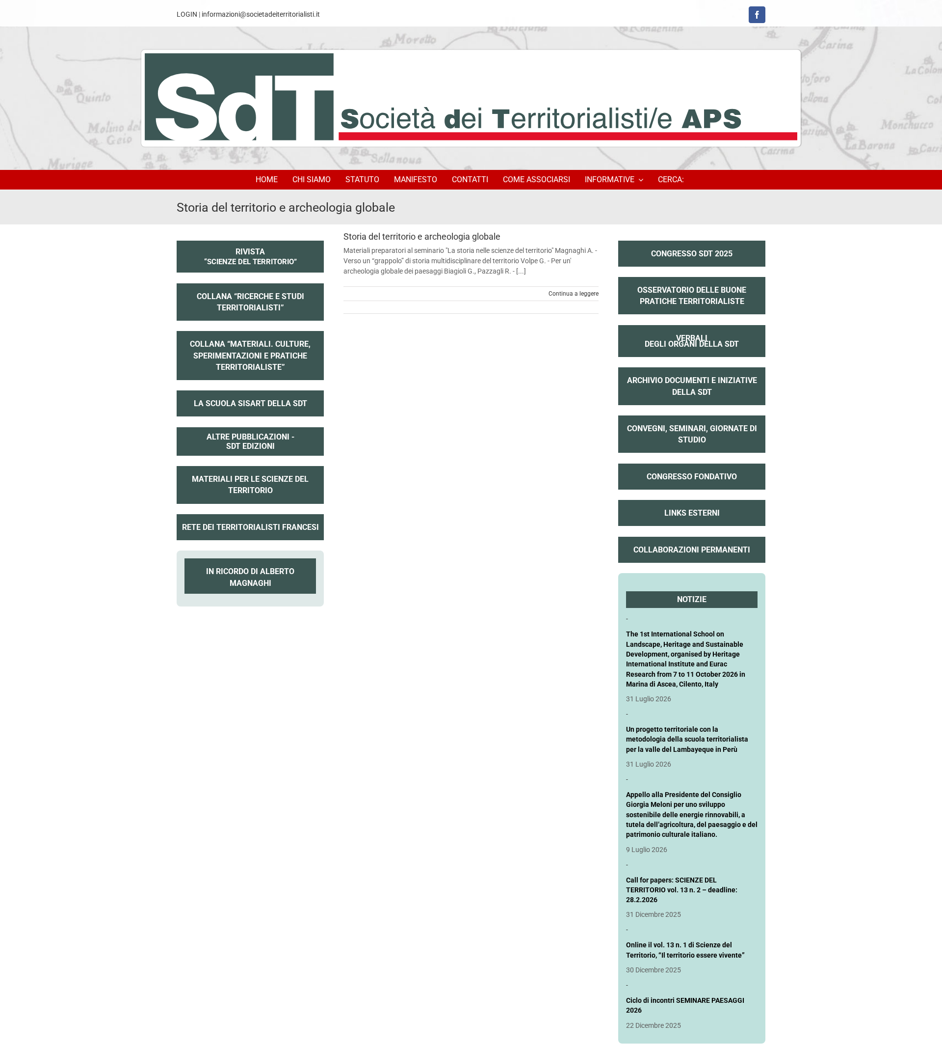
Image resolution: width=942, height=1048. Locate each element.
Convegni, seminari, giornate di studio (692, 434)
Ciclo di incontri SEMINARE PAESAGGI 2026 (685, 1005)
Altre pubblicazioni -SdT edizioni (250, 441)
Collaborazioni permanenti (691, 549)
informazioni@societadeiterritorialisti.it (261, 14)
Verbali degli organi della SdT (692, 334)
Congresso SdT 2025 (692, 253)
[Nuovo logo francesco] (471, 98)
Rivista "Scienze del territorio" (250, 261)
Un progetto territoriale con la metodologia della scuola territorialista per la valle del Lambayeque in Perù (687, 739)
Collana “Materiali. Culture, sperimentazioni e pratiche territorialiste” (250, 355)
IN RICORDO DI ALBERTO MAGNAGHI (250, 577)
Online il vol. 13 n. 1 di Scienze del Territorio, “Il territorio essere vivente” (685, 950)
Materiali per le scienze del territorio (250, 484)
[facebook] (757, 14)
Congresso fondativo (692, 476)
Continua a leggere (574, 293)
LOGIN (187, 14)
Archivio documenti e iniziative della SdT (692, 386)
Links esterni (692, 513)
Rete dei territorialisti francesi (250, 527)
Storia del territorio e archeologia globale (421, 236)
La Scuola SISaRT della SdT (250, 403)
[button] (672, 180)
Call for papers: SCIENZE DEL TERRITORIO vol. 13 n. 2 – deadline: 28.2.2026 (681, 890)
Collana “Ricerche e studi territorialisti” (250, 302)
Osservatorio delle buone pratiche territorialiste (691, 295)
